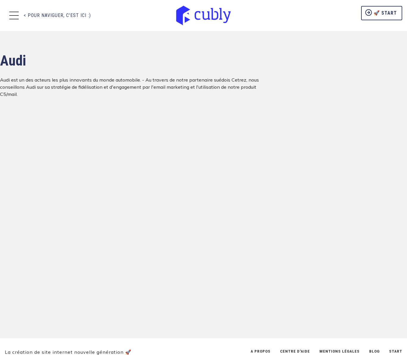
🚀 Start (384, 13)
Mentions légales (339, 351)
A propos (261, 351)
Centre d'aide (295, 351)
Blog (374, 351)
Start (395, 351)
